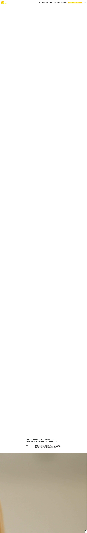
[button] (83, 2)
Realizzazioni (50, 2)
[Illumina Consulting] (4, 2)
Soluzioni (43, 2)
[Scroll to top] (85, 530)
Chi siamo (39, 2)
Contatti (58, 2)
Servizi (47, 2)
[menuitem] (39, 2)
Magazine (55, 2)
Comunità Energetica (64, 2)
